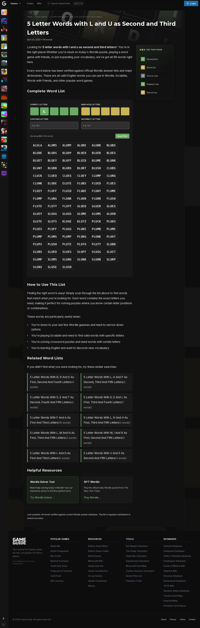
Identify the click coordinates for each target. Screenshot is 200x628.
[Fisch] (4, 72)
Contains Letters (39, 119)
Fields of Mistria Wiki (174, 566)
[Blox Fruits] (4, 29)
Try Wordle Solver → (42, 497)
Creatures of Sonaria (61, 571)
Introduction (152, 59)
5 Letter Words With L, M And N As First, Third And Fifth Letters (53, 435)
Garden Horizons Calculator (140, 571)
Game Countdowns (98, 571)
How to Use (152, 75)
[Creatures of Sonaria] (4, 55)
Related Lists (153, 84)
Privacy (173, 619)
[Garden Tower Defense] (4, 97)
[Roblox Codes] (4, 156)
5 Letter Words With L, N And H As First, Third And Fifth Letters (107, 420)
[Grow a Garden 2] (4, 114)
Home (29, 17)
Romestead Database (175, 581)
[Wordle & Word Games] (4, 165)
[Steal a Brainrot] (4, 139)
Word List (151, 67)
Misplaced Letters (90, 104)
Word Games (41, 17)
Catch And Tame (59, 566)
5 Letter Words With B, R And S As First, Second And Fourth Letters (52, 382)
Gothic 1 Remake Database (177, 556)
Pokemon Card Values (175, 605)
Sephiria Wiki (170, 571)
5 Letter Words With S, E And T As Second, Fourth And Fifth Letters (52, 402)
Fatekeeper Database (175, 561)
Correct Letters (38, 104)
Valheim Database (173, 546)
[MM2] (4, 122)
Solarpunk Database (174, 551)
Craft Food (56, 576)
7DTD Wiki (169, 586)
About (163, 619)
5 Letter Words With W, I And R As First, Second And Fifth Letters (105, 437)
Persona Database (173, 576)
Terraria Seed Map (173, 596)
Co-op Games (95, 576)
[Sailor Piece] (4, 131)
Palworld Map (171, 600)
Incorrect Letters (90, 119)
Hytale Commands (97, 581)
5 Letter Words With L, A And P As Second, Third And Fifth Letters (105, 382)
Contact (192, 619)
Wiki (39, 3)
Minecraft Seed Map (136, 566)
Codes (30, 3)
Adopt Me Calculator (136, 556)
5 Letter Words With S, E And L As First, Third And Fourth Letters (105, 402)
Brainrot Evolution (60, 561)
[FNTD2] (4, 89)
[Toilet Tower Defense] (4, 148)
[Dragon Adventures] (4, 63)
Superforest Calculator (137, 561)
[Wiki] (4, 173)
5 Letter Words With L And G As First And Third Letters (50, 455)
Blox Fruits (56, 556)
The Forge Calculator (136, 551)
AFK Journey (57, 581)
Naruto (91, 586)
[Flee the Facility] (4, 80)
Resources (152, 92)
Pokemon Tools (134, 581)
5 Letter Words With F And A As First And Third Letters (50, 420)
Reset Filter (122, 136)
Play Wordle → (93, 497)
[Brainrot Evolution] (4, 38)
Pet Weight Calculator (137, 546)
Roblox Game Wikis (98, 546)
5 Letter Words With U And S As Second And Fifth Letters (105, 455)
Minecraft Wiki (95, 561)
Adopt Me (55, 546)
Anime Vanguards (60, 551)
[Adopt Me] (4, 12)
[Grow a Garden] (4, 105)
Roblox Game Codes (98, 551)
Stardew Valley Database (176, 591)
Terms (182, 619)
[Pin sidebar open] (3, 618)
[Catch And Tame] (4, 46)
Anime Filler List (134, 576)
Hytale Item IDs (96, 566)
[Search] (3, 624)
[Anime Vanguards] (4, 21)
